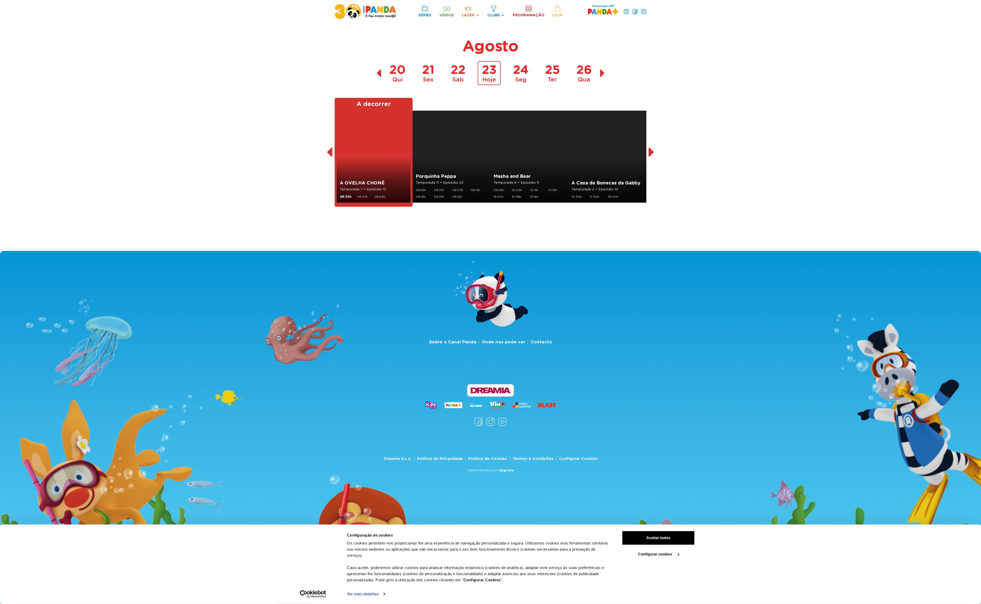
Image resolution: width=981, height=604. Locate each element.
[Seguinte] (652, 152)
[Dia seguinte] (602, 73)
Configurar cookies (655, 554)
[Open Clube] (503, 15)
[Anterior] (329, 152)
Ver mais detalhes (363, 594)
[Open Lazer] (477, 15)
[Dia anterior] (378, 73)
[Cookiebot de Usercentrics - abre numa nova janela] (313, 594)
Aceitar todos (658, 538)
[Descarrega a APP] (603, 11)
